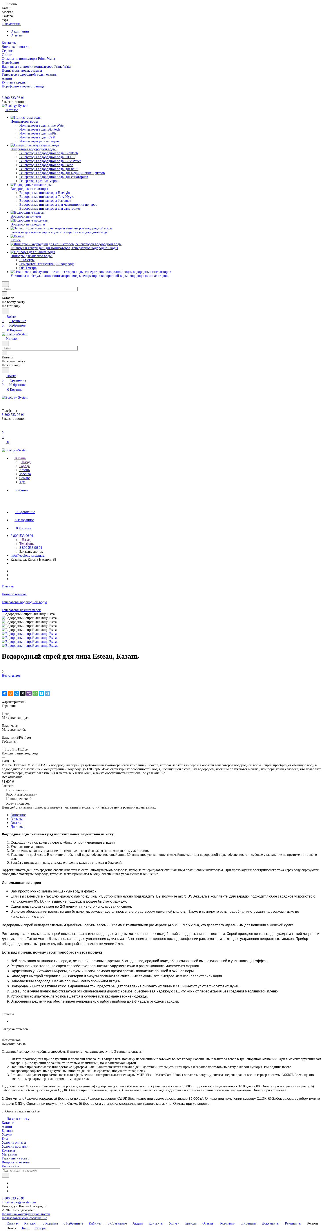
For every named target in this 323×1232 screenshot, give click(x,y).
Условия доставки (15, 1146)
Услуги (7, 1134)
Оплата (16, 823)
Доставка (17, 827)
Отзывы (17, 35)
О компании (20, 31)
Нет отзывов (11, 675)
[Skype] (41, 693)
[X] (22, 693)
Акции (7, 1126)
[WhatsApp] (35, 693)
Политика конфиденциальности (26, 1214)
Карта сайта (11, 1166)
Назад (26, 462)
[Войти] (4, 428)
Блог (5, 1138)
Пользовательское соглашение (24, 1218)
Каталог (8, 1123)
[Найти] (5, 311)
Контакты (9, 1150)
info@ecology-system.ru (28, 555)
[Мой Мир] (16, 693)
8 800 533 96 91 (13, 98)
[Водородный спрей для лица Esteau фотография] (30, 634)
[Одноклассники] (10, 693)
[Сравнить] (4, 684)
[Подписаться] (5, 1175)
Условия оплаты (14, 1142)
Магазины (9, 1154)
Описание (18, 815)
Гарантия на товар (15, 1158)
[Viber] (29, 693)
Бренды (7, 1130)
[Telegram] (47, 693)
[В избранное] (4, 680)
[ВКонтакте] (4, 693)
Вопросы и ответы (16, 1162)
